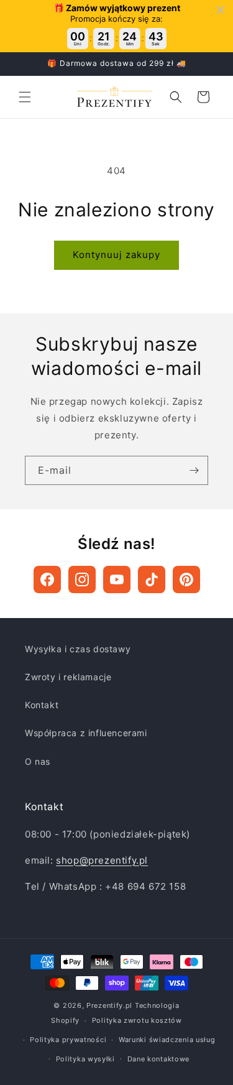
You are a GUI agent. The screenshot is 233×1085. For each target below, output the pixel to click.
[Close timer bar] (221, 10)
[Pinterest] (186, 579)
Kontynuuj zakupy (116, 255)
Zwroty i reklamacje (68, 677)
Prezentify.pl (109, 1005)
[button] (25, 97)
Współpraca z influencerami (86, 732)
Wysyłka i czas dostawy (77, 649)
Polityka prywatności (68, 1039)
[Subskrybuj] (194, 470)
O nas (37, 761)
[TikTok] (151, 579)
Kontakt (41, 704)
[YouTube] (116, 579)
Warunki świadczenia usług (167, 1039)
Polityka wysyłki (85, 1059)
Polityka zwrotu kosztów (137, 1020)
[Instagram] (82, 579)
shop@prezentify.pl (102, 860)
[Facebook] (47, 579)
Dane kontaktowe (158, 1059)
